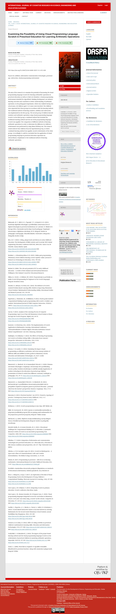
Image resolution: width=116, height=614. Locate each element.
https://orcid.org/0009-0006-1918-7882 (17, 63)
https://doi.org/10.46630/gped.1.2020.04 (35, 376)
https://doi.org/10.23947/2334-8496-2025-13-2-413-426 (28, 70)
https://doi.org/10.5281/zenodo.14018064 (20, 295)
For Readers (89, 308)
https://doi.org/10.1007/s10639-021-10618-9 (39, 527)
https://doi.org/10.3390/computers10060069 (35, 434)
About (16, 12)
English (88, 34)
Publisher (59, 603)
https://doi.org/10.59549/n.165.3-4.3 (36, 540)
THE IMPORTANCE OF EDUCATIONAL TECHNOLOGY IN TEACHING (96, 250)
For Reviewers (20, 590)
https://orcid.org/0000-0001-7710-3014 (16, 56)
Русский (88, 36)
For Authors (89, 311)
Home (10, 12)
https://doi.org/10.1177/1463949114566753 (21, 399)
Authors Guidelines (93, 105)
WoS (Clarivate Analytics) (93, 154)
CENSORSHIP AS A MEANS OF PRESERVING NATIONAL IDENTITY (96, 243)
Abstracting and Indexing (8, 593)
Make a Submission (93, 22)
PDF (62, 86)
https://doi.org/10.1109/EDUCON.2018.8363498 (22, 249)
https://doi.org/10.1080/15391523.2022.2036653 (22, 262)
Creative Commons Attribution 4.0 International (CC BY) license (67, 605)
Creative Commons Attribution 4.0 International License (70, 199)
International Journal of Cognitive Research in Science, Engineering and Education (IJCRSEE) (42, 6)
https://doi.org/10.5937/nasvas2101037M (23, 391)
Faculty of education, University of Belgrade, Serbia (71, 594)
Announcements (59, 12)
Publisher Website (62, 591)
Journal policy (91, 80)
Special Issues (14, 16)
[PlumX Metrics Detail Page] (11, 192)
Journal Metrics (5, 595)
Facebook (41, 589)
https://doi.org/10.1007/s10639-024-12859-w (21, 358)
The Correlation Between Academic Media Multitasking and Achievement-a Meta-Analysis (96, 258)
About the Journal (92, 73)
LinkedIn (52, 589)
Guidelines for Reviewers (94, 121)
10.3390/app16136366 (66, 252)
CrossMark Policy (92, 63)
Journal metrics (91, 87)
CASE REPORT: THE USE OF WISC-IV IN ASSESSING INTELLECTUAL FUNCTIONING (96, 229)
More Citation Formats (68, 131)
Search (104, 12)
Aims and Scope (92, 76)
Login (106, 5)
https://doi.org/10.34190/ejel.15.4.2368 (19, 481)
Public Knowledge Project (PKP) (79, 607)
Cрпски (88, 39)
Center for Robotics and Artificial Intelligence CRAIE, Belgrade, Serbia (77, 596)
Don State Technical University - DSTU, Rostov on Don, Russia (75, 599)
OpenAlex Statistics (93, 94)
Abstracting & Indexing (76, 12)
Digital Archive (91, 91)
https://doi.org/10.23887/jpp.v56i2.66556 (20, 516)
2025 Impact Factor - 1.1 (93, 157)
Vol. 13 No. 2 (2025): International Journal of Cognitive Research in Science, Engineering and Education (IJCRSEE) (42, 24)
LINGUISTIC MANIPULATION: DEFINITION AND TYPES (95, 236)
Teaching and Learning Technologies (68, 174)
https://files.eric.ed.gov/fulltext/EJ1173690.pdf (25, 464)
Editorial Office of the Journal (71, 603)
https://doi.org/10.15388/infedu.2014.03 (20, 342)
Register (100, 5)
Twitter (47, 589)
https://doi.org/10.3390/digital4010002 (19, 318)
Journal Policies (32, 589)
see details (27, 210)
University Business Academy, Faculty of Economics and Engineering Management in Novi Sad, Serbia (86, 597)
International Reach (93, 84)
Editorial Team (28, 12)
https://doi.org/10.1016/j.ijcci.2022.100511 (25, 305)
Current (39, 12)
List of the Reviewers (93, 125)
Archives (47, 12)
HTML (63, 89)
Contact (25, 16)
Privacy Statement (21, 592)
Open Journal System (55, 607)
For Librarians (90, 314)
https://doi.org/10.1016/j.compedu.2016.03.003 (37, 501)
